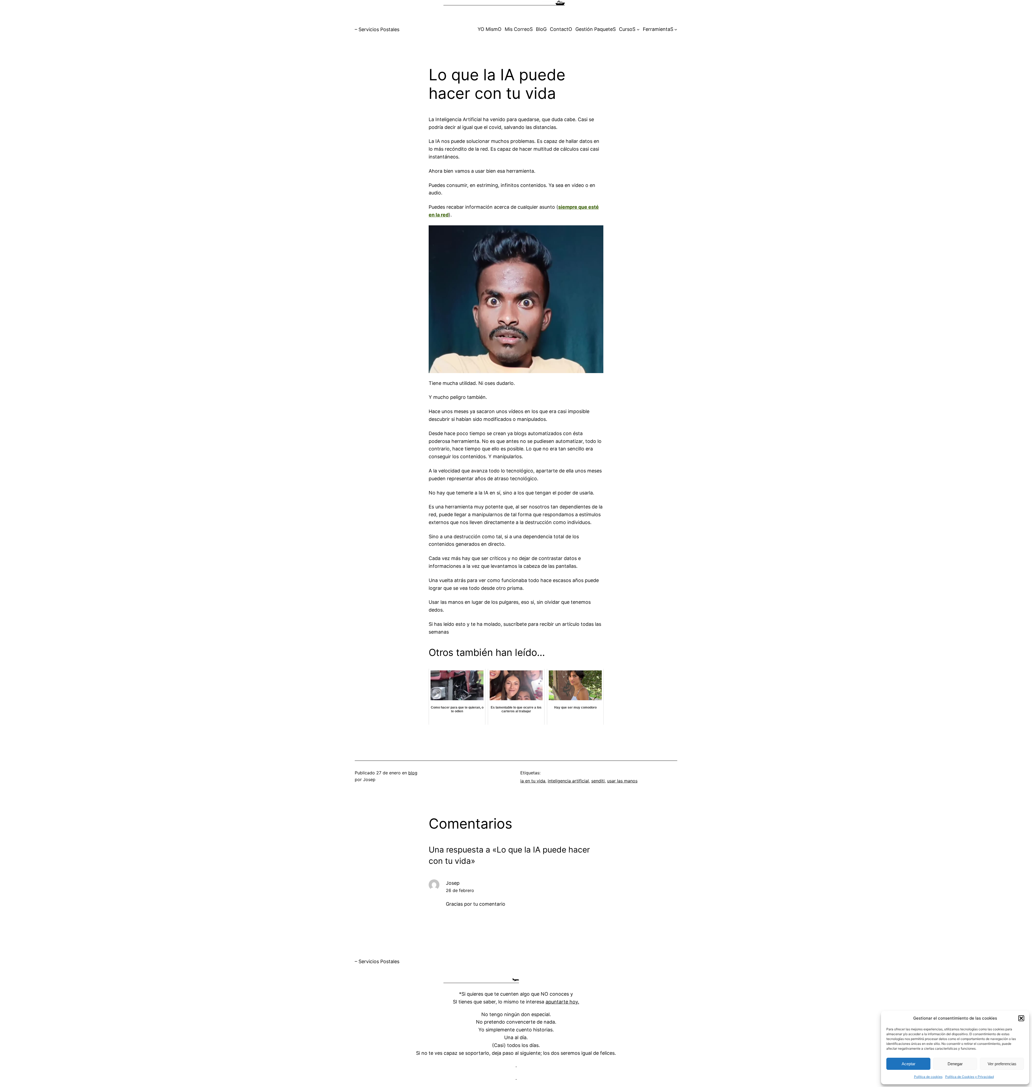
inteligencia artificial (568, 780)
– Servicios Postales (377, 29)
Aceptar (908, 1063)
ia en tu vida (532, 780)
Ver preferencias (1002, 1063)
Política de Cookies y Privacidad (969, 1077)
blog (412, 772)
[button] (1021, 1018)
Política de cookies (928, 1077)
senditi (598, 780)
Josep (453, 883)
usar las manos (622, 780)
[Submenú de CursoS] (638, 29)
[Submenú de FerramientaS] (675, 29)
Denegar (955, 1063)
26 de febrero (460, 890)
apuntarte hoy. (562, 1002)
